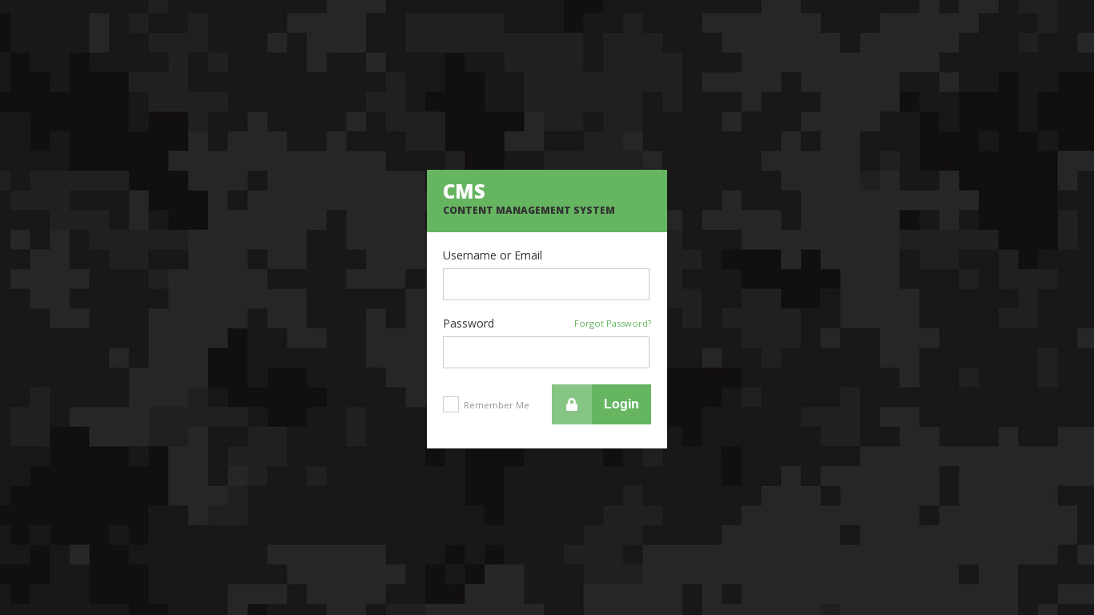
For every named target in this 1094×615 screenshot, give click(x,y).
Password (547, 323)
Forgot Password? (612, 323)
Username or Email (492, 255)
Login (621, 404)
